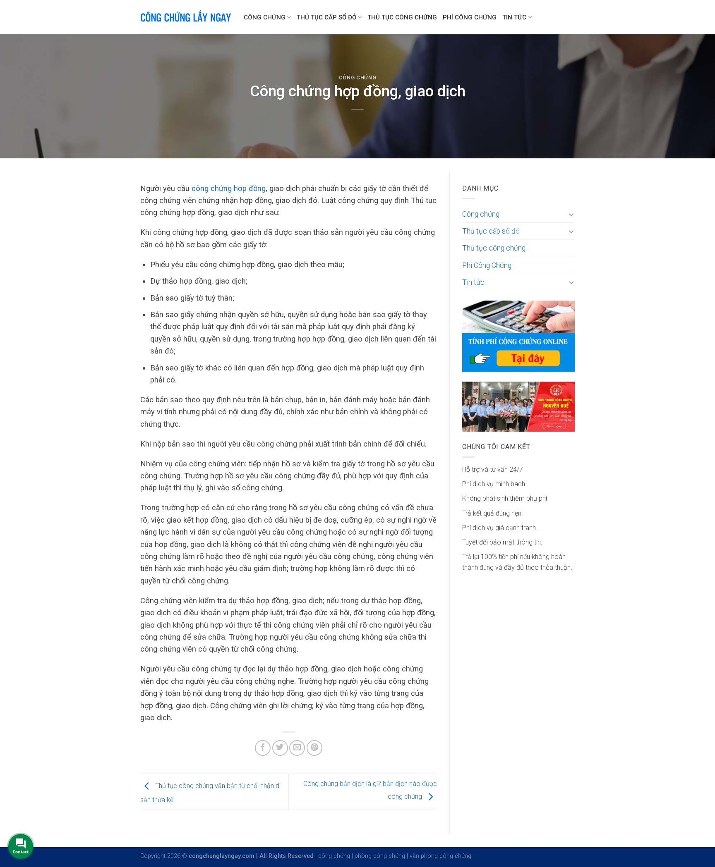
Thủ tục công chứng (402, 17)
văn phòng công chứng (440, 856)
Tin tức (514, 17)
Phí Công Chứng (470, 17)
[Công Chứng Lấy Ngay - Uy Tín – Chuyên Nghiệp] (185, 17)
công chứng (334, 856)
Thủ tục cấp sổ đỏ (326, 17)
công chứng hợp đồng (228, 188)
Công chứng (265, 17)
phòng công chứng (380, 856)
